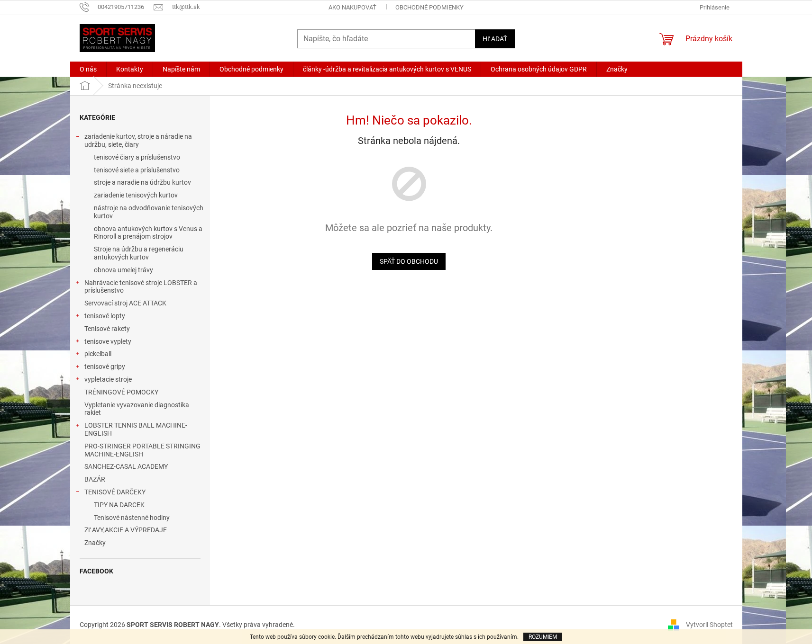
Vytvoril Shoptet (709, 624)
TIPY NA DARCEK (119, 505)
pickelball (97, 354)
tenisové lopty (104, 316)
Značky (95, 542)
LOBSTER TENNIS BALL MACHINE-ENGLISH (135, 429)
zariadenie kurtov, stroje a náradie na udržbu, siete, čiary (138, 140)
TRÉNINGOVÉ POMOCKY (121, 392)
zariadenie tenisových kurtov (136, 195)
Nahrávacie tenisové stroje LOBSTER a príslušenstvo (140, 287)
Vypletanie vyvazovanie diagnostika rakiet (136, 409)
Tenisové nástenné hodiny (132, 517)
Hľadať (495, 39)
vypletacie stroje (108, 379)
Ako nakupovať (352, 7)
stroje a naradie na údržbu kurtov (142, 182)
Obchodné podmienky (429, 7)
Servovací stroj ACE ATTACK (125, 303)
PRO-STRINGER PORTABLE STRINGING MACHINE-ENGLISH (142, 450)
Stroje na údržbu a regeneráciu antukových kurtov (138, 253)
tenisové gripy (104, 366)
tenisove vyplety (107, 341)
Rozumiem (543, 637)
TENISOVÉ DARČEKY (115, 492)
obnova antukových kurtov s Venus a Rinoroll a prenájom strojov (148, 233)
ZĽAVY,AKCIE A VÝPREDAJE (125, 530)
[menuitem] (88, 69)
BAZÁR (94, 479)
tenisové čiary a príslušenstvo (137, 157)
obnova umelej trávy (123, 270)
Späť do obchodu (409, 261)
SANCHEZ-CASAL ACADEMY (126, 466)
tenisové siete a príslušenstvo (137, 170)
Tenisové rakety (107, 328)
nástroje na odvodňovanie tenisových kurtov (148, 212)
